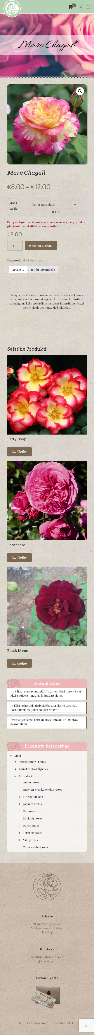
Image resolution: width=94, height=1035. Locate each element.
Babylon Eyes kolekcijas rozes (42, 789)
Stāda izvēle (13, 205)
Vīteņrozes (30, 840)
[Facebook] (47, 1029)
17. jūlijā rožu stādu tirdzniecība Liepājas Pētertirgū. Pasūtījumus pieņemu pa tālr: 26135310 (43, 707)
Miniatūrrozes (32, 818)
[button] (80, 91)
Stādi (17, 755)
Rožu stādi (25, 776)
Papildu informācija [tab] (41, 269)
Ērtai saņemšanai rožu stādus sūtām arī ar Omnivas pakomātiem (44, 722)
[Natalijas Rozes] (12, 6)
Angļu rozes (31, 782)
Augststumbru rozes (32, 762)
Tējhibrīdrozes (32, 833)
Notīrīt (55, 212)
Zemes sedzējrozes (35, 847)
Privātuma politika (63, 1023)
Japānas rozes (32, 804)
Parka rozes (31, 825)
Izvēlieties (19, 451)
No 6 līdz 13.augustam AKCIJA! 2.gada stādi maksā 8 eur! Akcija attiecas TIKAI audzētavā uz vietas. (46, 693)
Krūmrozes (30, 811)
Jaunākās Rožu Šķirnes (33, 769)
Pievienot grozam (40, 245)
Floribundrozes (33, 260)
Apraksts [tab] (18, 269)
